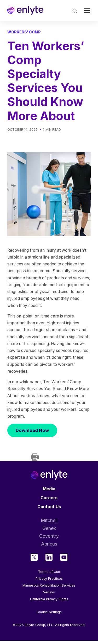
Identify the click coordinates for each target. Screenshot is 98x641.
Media (49, 488)
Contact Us (49, 506)
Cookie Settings (49, 612)
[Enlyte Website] (49, 475)
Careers (49, 497)
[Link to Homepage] (25, 10)
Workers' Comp (24, 32)
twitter (34, 557)
